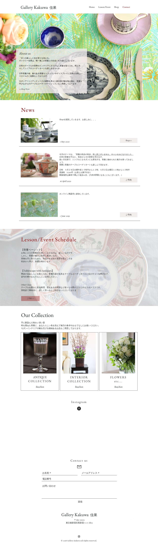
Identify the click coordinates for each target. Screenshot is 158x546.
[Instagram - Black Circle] (79, 408)
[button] (30, 298)
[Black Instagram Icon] (79, 536)
